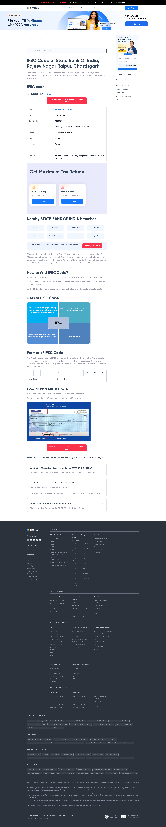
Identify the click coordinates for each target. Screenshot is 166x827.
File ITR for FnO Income (57, 560)
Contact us (30, 560)
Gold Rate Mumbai (56, 710)
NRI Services (97, 552)
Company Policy (32, 818)
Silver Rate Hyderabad (79, 704)
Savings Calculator (78, 616)
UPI (73, 676)
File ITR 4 (52, 549)
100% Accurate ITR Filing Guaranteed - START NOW (66, 101)
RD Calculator (76, 613)
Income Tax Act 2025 (56, 642)
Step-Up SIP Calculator (79, 608)
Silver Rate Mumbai (78, 710)
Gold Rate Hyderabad (57, 704)
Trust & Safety (31, 582)
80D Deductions (55, 673)
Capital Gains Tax (77, 631)
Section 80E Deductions (57, 676)
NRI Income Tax (98, 646)
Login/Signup (132, 8)
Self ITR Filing (54, 538)
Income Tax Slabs (55, 631)
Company (97, 8)
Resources (84, 8)
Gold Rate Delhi (55, 701)
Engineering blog (32, 571)
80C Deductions (55, 668)
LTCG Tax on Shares (78, 647)
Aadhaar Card (76, 671)
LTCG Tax (75, 634)
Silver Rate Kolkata (78, 707)
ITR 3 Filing (53, 652)
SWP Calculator (99, 613)
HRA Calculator (55, 606)
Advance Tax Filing (99, 544)
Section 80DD (54, 681)
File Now (43, 201)
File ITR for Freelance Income (59, 562)
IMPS (73, 681)
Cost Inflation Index (78, 642)
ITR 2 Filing (53, 650)
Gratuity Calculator (100, 608)
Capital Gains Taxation (101, 546)
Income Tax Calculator (57, 600)
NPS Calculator (98, 616)
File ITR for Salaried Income (58, 552)
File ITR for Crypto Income (58, 565)
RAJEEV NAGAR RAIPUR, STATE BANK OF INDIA (71, 39)
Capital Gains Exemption (80, 639)
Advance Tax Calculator (57, 603)
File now (136, 24)
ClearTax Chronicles (33, 579)
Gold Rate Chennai (56, 699)
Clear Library (31, 574)
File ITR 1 (52, 541)
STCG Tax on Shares (78, 644)
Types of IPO (98, 701)
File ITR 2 (52, 544)
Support (29, 549)
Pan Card (75, 668)
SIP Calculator (76, 603)
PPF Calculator (98, 605)
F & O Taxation (98, 549)
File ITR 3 (52, 546)
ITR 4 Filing (53, 655)
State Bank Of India (48, 39)
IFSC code (36, 39)
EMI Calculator (76, 605)
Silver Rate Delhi (77, 701)
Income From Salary (100, 634)
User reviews (31, 568)
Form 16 (52, 658)
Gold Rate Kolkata (56, 707)
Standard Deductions (57, 679)
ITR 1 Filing (53, 647)
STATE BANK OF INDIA (63, 109)
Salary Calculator (55, 611)
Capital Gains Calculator (58, 608)
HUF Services (98, 541)
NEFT (73, 679)
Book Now (72, 201)
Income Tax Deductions (57, 671)
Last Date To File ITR (56, 636)
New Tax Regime (55, 634)
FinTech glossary (32, 576)
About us (30, 558)
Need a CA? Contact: (113, 2)
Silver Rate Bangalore (79, 696)
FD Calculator (76, 611)
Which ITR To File (55, 639)
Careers (29, 563)
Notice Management (100, 538)
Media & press (31, 566)
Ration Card (75, 673)
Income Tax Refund (56, 644)
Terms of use (44, 818)
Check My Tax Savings (92, 246)
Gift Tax (96, 649)
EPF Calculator (98, 611)
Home (29, 39)
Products (72, 8)
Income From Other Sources (103, 631)
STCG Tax (75, 636)
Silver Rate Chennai (78, 699)
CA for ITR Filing (76, 541)
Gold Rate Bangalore (57, 696)
